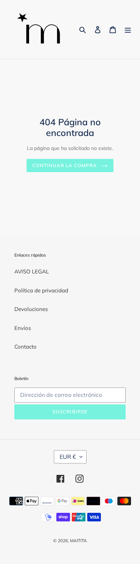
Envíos (22, 328)
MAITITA (78, 540)
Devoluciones (31, 309)
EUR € (68, 456)
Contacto (25, 346)
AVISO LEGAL (31, 271)
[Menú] (127, 29)
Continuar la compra (64, 165)
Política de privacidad (41, 290)
